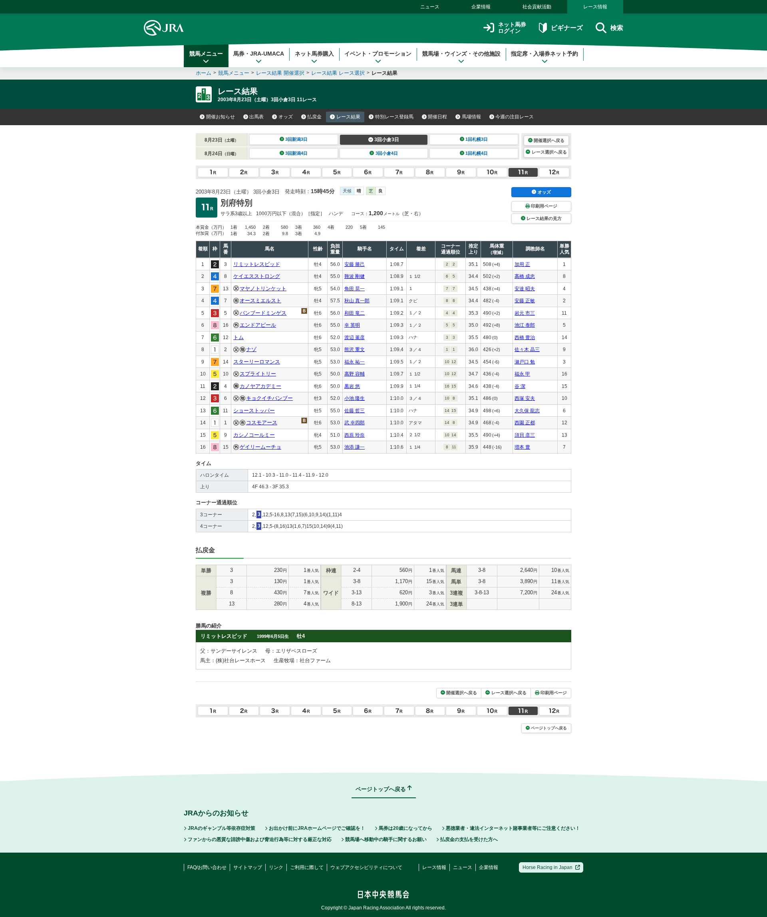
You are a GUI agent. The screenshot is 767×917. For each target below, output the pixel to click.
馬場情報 (471, 117)
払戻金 (314, 117)
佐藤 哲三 (354, 411)
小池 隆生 (354, 398)
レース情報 (595, 7)
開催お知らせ (220, 117)
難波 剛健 (354, 276)
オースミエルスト (260, 301)
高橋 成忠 (525, 276)
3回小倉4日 (387, 153)
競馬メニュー (206, 53)
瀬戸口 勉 (525, 362)
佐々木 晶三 (527, 349)
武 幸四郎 (354, 423)
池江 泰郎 (525, 325)
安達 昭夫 (525, 289)
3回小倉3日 (386, 139)
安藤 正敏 (525, 301)
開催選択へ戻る (549, 140)
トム (238, 337)
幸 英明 (352, 325)
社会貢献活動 (537, 7)
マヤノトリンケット (263, 289)
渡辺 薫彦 (354, 337)
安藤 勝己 (354, 264)
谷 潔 (520, 386)
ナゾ (251, 349)
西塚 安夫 (525, 398)
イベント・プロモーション (377, 53)
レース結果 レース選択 (338, 73)
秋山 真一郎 (357, 301)
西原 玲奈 (354, 435)
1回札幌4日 (476, 153)
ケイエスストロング (256, 276)
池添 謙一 (354, 447)
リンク (276, 867)
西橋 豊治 (525, 337)
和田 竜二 (354, 313)
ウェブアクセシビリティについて (366, 867)
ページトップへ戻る (549, 728)
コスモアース (261, 423)
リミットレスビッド (256, 264)
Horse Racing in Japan (547, 867)
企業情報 (481, 7)
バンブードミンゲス (263, 313)
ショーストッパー (254, 411)
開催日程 (437, 117)
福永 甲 (522, 374)
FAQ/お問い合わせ (207, 867)
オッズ (285, 117)
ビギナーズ (566, 27)
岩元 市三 (525, 313)
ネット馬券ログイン (512, 27)
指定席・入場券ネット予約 (544, 53)
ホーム (203, 73)
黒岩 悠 (352, 386)
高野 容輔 (354, 374)
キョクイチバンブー (269, 398)
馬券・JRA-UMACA (258, 53)
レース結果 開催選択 (280, 73)
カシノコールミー (254, 435)
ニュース (429, 7)
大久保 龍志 (527, 411)
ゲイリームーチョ (260, 447)
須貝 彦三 (525, 435)
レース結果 (348, 117)
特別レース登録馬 (394, 117)
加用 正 (522, 264)
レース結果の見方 (544, 218)
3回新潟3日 (296, 139)
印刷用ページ (544, 206)
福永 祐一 (354, 362)
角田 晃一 (354, 289)
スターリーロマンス (256, 362)
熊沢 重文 (354, 349)
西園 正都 (525, 423)
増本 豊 (522, 447)
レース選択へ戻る (549, 152)
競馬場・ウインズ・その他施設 (461, 53)
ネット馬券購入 (314, 53)
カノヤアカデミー (260, 386)
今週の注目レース (514, 117)
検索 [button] (616, 27)
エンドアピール (258, 325)
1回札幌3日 (476, 139)
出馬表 (256, 117)
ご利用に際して (307, 867)
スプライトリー (258, 374)
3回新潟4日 (296, 153)
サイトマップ (247, 867)
